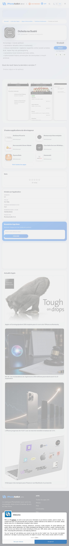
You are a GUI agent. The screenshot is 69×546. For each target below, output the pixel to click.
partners (14, 520)
